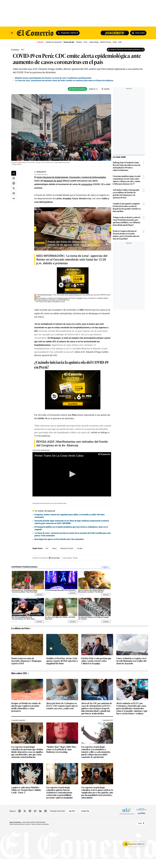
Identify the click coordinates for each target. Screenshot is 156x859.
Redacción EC (41, 172)
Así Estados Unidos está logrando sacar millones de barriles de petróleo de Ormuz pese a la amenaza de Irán (126, 194)
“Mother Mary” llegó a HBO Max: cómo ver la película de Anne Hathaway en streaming (61, 749)
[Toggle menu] (12, 33)
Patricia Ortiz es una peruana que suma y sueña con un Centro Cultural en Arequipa (96, 661)
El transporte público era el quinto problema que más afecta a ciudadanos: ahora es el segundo (71, 528)
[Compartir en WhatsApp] (13, 178)
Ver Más (79, 548)
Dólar (115, 42)
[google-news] (45, 811)
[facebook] (19, 811)
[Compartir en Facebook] (13, 183)
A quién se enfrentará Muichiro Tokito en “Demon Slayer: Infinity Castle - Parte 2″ (26, 790)
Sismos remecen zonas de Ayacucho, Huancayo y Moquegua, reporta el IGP (26, 661)
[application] (71, 474)
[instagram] (30, 811)
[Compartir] (13, 173)
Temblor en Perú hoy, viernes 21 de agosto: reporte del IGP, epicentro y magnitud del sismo (62, 661)
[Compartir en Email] (13, 193)
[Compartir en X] (13, 188)
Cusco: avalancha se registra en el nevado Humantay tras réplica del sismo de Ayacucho (131, 661)
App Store (72, 811)
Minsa (54, 548)
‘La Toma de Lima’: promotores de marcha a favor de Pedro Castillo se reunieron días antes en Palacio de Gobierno (64, 80)
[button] (72, 474)
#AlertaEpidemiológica (44, 294)
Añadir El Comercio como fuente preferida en (125, 49)
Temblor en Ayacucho (54, 42)
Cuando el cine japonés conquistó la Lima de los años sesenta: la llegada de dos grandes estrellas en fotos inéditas (127, 207)
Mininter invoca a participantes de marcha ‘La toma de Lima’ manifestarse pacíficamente (53, 78)
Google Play (85, 811)
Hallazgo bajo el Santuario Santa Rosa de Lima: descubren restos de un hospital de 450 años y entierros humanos (126, 166)
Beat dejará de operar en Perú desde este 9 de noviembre (59, 539)
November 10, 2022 (58, 301)
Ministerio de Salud (66, 548)
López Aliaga (94, 42)
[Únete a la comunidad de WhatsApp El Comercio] (77, 89)
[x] (24, 811)
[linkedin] (40, 811)
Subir (140, 823)
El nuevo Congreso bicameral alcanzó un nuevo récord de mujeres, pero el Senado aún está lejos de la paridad (126, 235)
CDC (47, 548)
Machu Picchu (105, 42)
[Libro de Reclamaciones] (141, 811)
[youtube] (35, 811)
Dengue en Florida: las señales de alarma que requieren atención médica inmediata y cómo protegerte (26, 707)
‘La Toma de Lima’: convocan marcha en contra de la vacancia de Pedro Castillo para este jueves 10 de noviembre (72, 534)
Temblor (79, 42)
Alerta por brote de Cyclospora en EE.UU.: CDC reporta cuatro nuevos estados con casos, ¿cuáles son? (62, 706)
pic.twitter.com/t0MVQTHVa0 (58, 299)
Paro (85, 42)
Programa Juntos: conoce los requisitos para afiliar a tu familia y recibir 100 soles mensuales (69, 515)
